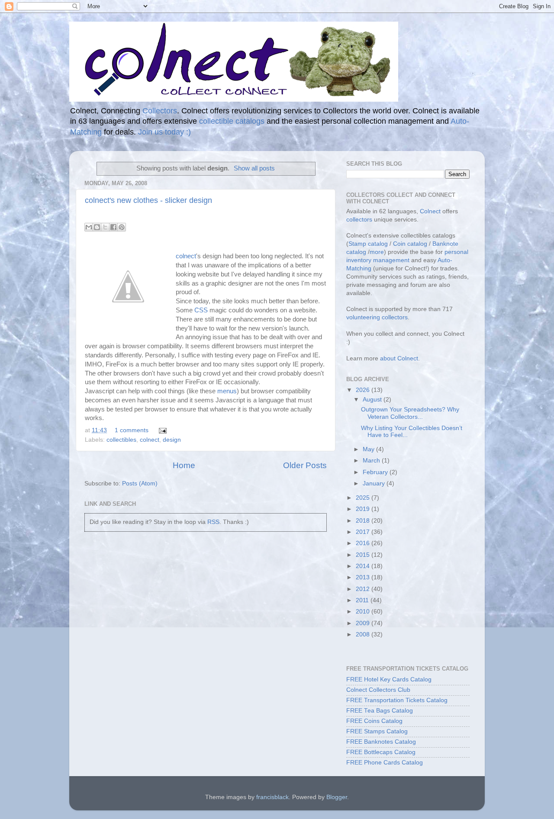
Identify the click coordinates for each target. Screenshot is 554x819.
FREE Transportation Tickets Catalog (397, 700)
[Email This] (88, 227)
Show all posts (254, 168)
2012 (363, 589)
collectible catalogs (231, 121)
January (375, 483)
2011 (363, 600)
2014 (363, 566)
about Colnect (399, 358)
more (377, 252)
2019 (363, 509)
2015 (363, 555)
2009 (363, 623)
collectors (359, 219)
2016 (363, 543)
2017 (363, 532)
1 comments (131, 430)
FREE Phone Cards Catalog (384, 762)
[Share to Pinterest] (121, 227)
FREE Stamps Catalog (377, 731)
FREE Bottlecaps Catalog (381, 752)
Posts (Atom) (140, 483)
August (373, 399)
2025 (363, 498)
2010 (363, 611)
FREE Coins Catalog (374, 721)
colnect (186, 256)
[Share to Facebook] (113, 227)
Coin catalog (410, 244)
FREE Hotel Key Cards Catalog (389, 679)
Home (184, 465)
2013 (363, 577)
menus (227, 391)
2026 (363, 390)
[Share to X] (105, 227)
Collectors (159, 110)
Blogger (336, 797)
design (172, 440)
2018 (363, 520)
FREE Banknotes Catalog (381, 742)
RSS (213, 522)
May (369, 449)
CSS (201, 310)
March (372, 460)
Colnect (430, 211)
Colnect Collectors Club (378, 690)
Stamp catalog (368, 244)
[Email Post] (161, 430)
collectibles (121, 440)
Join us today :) (164, 132)
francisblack (272, 797)
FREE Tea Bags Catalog (379, 710)
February (376, 472)
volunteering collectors (377, 317)
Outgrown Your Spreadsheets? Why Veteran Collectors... (410, 413)
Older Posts (305, 465)
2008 (363, 634)
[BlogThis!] (97, 227)
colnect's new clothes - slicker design (148, 200)
